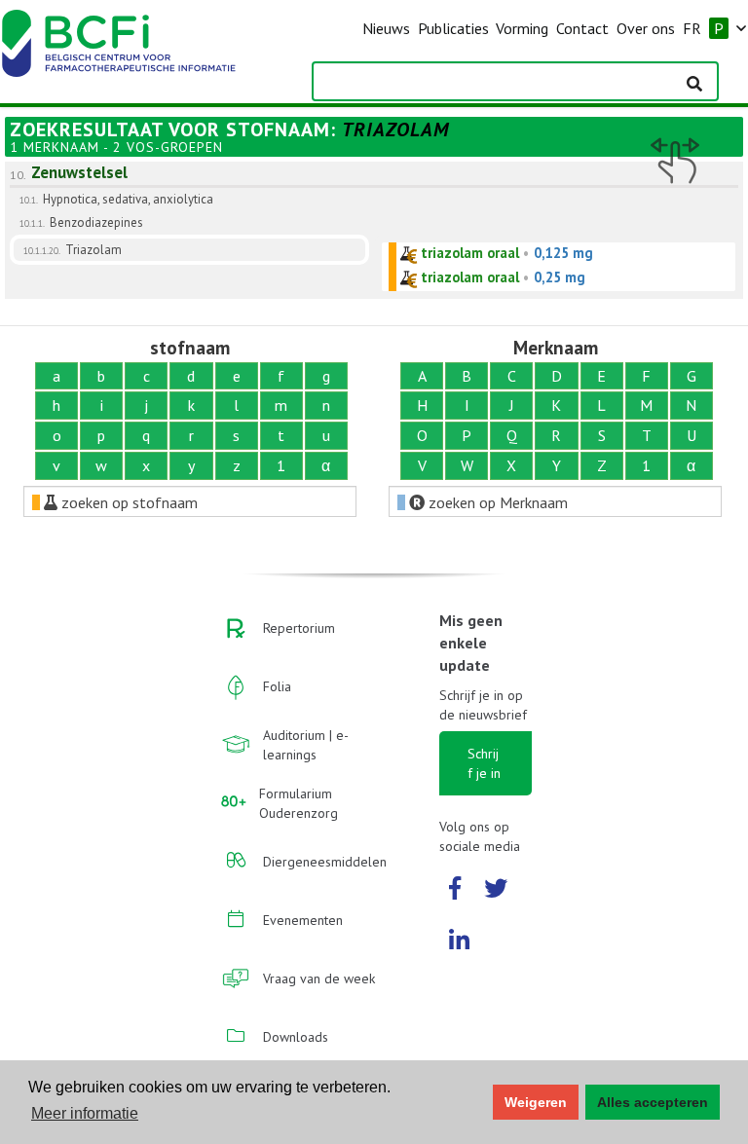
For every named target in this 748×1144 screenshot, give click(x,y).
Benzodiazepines (96, 222)
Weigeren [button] (536, 1102)
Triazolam (93, 249)
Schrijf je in (484, 763)
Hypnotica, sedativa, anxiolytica (128, 199)
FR (692, 28)
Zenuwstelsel (79, 172)
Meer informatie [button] (84, 1113)
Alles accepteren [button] (652, 1102)
